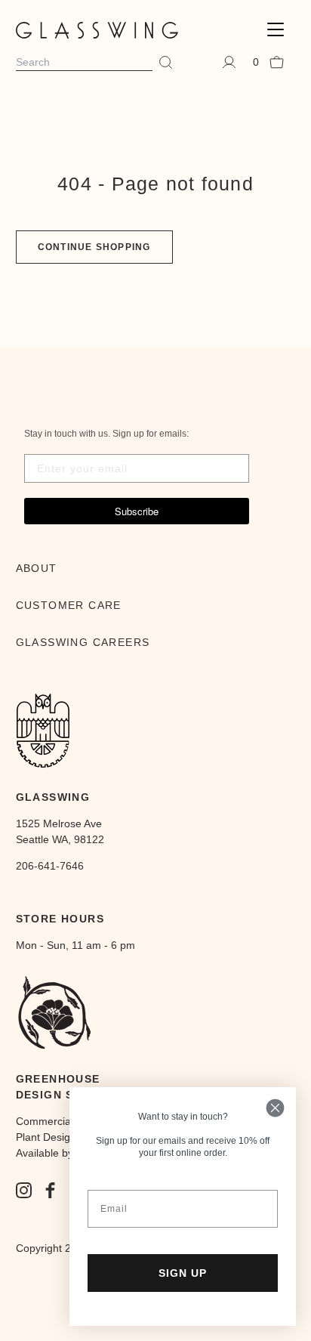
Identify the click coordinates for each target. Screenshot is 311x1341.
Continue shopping (94, 247)
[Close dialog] (275, 1107)
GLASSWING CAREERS (83, 642)
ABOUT (36, 568)
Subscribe (137, 511)
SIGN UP (183, 1273)
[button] (275, 30)
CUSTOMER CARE (69, 605)
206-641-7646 (50, 866)
